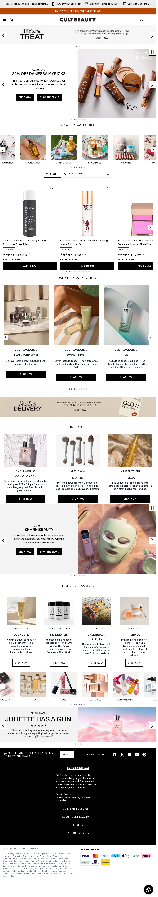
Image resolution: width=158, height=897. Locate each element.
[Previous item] (2, 149)
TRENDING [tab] (69, 585)
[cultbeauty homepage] (78, 20)
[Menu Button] (4, 20)
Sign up (67, 754)
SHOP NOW (16, 97)
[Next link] (150, 337)
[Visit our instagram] (129, 754)
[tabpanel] (78, 227)
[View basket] (149, 20)
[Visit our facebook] (114, 754)
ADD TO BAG (30, 266)
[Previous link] (5, 337)
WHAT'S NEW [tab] (72, 174)
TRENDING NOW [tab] (98, 174)
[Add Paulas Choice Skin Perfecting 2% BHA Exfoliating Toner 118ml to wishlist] (51, 188)
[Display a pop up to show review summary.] (29, 255)
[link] (141, 20)
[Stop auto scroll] (152, 52)
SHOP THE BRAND (41, 97)
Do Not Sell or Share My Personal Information (73, 798)
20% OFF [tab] (52, 174)
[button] (148, 889)
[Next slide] (152, 35)
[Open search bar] (11, 20)
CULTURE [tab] (87, 585)
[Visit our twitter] (122, 754)
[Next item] (153, 149)
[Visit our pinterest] (144, 754)
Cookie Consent (64, 794)
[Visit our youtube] (137, 754)
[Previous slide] (3, 35)
